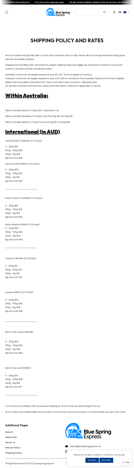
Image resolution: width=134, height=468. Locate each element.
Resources (11, 437)
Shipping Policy (13, 452)
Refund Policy (12, 447)
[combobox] (91, 12)
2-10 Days (33, 163)
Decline (106, 460)
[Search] (104, 12)
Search (9, 432)
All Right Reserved (15, 463)
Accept (92, 460)
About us (10, 442)
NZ (119, 12)
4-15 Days (36, 140)
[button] (6, 12)
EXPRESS (27, 368)
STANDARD (28, 332)
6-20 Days (30, 258)
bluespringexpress (44, 463)
